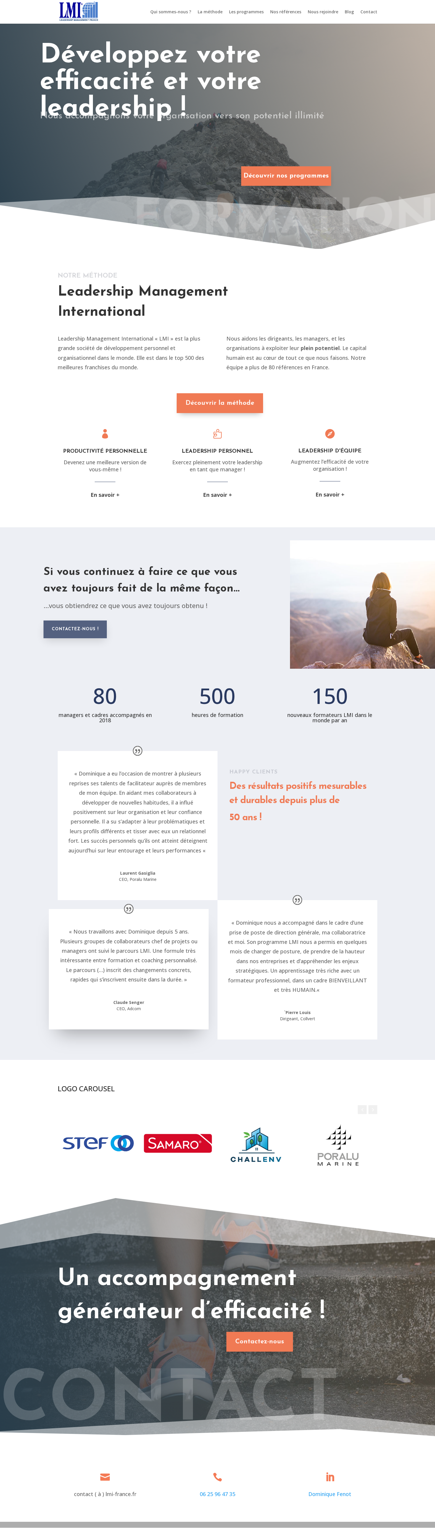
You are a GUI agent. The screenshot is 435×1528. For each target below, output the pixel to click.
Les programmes (246, 12)
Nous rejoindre (323, 12)
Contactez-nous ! (75, 629)
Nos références (285, 12)
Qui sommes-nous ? (170, 12)
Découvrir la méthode (220, 403)
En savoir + (105, 494)
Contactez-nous (259, 1341)
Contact (368, 12)
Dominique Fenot (329, 1494)
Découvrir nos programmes (286, 176)
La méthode (210, 12)
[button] (372, 1109)
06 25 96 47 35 (217, 1494)
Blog (349, 12)
